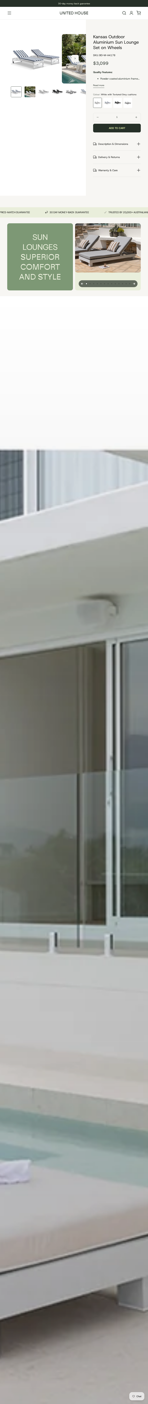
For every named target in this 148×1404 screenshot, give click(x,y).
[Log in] (131, 13)
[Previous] (82, 284)
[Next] (134, 284)
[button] (9, 13)
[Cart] (138, 13)
